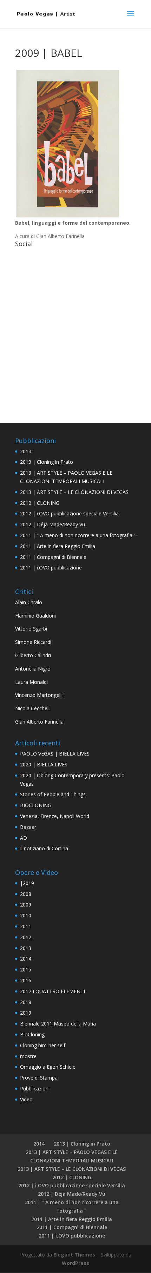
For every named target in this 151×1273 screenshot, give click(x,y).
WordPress (75, 1263)
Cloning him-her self (42, 1045)
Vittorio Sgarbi (31, 628)
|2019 (27, 883)
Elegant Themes (74, 1254)
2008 (25, 894)
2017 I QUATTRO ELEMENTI (52, 991)
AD (23, 838)
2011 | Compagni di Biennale (53, 557)
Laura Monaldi (31, 682)
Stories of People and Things (53, 794)
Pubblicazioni (35, 1088)
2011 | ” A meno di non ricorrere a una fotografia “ (78, 535)
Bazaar (28, 827)
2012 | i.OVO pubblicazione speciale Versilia (69, 513)
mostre (28, 1056)
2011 (25, 926)
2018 (25, 1002)
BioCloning (32, 1034)
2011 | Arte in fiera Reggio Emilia (57, 546)
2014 (25, 451)
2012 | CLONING (39, 503)
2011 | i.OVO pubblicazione (51, 567)
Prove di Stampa (39, 1077)
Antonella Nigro (33, 668)
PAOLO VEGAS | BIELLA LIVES (55, 753)
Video (26, 1099)
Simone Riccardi (33, 642)
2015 (25, 969)
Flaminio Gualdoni (35, 615)
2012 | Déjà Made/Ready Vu (52, 524)
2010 (25, 915)
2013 (25, 948)
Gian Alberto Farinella (39, 721)
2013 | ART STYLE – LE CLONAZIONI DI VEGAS (74, 492)
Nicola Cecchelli (33, 708)
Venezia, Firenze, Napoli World (54, 816)
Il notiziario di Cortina (44, 848)
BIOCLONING (35, 805)
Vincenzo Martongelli (39, 695)
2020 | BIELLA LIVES (43, 764)
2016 (25, 980)
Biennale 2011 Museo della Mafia (58, 1023)
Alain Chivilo (28, 602)
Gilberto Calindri (33, 655)
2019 (25, 1012)
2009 (25, 904)
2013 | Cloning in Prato (46, 462)
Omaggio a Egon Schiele (48, 1066)
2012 (25, 937)
